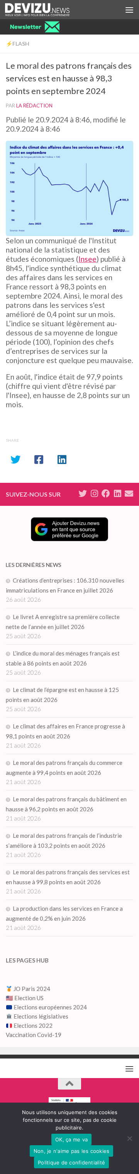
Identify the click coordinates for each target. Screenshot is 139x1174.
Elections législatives (41, 1016)
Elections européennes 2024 (49, 1007)
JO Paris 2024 (31, 988)
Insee (87, 258)
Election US (29, 997)
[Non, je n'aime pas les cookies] (129, 1138)
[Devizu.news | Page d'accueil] (48, 9)
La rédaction (34, 105)
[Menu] (129, 9)
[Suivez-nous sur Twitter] (82, 493)
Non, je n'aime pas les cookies (72, 1151)
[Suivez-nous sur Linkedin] (117, 493)
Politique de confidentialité (71, 1162)
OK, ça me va (71, 1139)
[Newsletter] (129, 493)
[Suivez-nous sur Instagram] (94, 493)
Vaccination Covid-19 (33, 1034)
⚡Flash (17, 43)
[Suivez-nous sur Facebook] (106, 493)
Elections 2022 (33, 1025)
